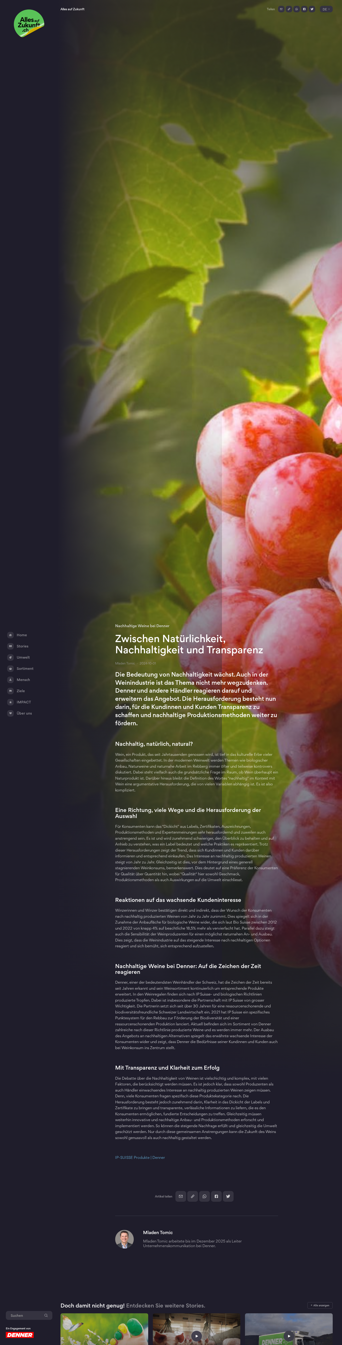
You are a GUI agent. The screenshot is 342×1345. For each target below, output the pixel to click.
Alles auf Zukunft (72, 9)
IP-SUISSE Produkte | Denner (140, 1157)
